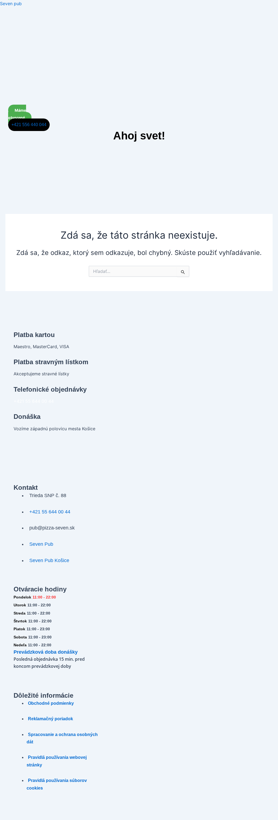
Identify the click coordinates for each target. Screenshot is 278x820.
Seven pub (11, 3)
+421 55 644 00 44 (34, 401)
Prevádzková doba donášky (46, 652)
